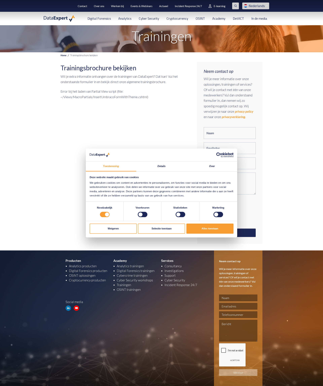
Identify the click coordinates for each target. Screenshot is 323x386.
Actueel (163, 6)
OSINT (200, 18)
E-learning (219, 6)
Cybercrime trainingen (132, 275)
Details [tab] (161, 166)
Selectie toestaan (162, 228)
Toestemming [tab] (111, 166)
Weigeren (113, 228)
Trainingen (124, 285)
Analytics (124, 18)
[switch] (142, 214)
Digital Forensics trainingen (135, 271)
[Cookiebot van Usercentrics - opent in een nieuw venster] (219, 154)
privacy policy (244, 111)
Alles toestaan (210, 228)
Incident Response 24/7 (188, 6)
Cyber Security (149, 18)
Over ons (99, 6)
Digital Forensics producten (88, 271)
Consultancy (173, 266)
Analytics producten (83, 266)
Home (63, 55)
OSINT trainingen (129, 289)
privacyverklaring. (234, 117)
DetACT (238, 18)
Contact (82, 6)
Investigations (174, 271)
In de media (259, 18)
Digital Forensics (99, 18)
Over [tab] (212, 166)
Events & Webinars (141, 6)
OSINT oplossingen (82, 275)
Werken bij (117, 6)
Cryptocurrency (177, 18)
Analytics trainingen (130, 266)
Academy (218, 18)
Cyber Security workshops (135, 280)
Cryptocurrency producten (87, 280)
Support (170, 275)
